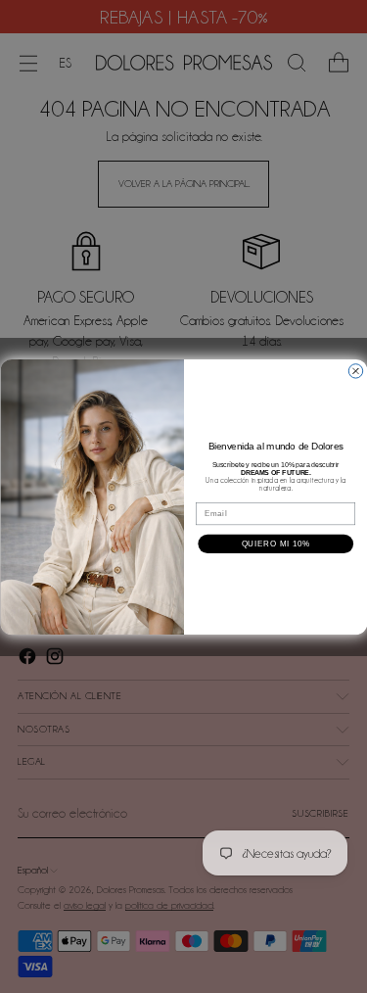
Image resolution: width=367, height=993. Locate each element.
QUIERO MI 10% (275, 543)
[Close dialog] (355, 370)
